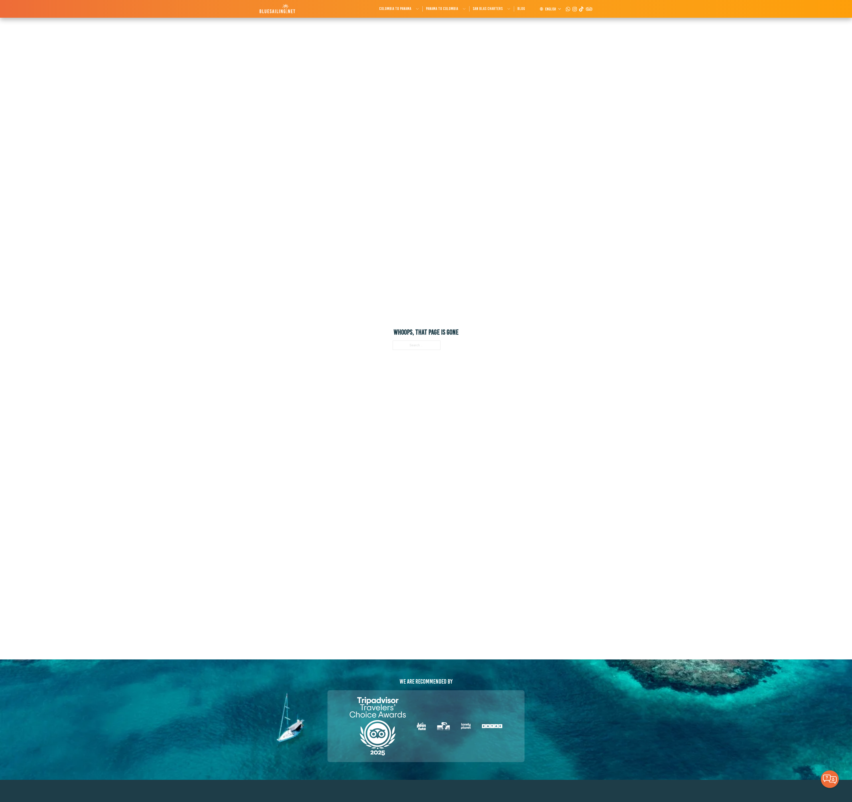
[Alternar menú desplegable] (417, 9)
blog (521, 8)
